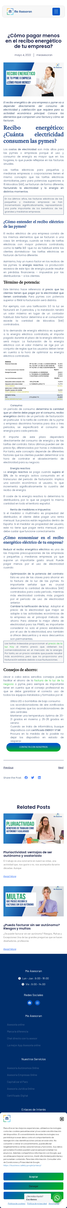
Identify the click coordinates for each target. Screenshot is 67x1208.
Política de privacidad (37, 1203)
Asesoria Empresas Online (22, 1074)
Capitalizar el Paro (17, 1081)
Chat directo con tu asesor (22, 1038)
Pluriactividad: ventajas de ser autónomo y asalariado (27, 854)
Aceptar (33, 1176)
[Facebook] (29, 1002)
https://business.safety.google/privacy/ (22, 1165)
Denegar (33, 1186)
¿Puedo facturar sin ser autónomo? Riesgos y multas (31, 927)
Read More (9, 876)
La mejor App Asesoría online (24, 1045)
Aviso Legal (54, 1203)
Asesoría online (16, 1024)
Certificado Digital (17, 1095)
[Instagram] (37, 1002)
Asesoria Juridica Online (21, 1088)
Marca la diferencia (17, 1031)
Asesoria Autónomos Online (23, 1068)
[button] (62, 1119)
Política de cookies (16, 1203)
